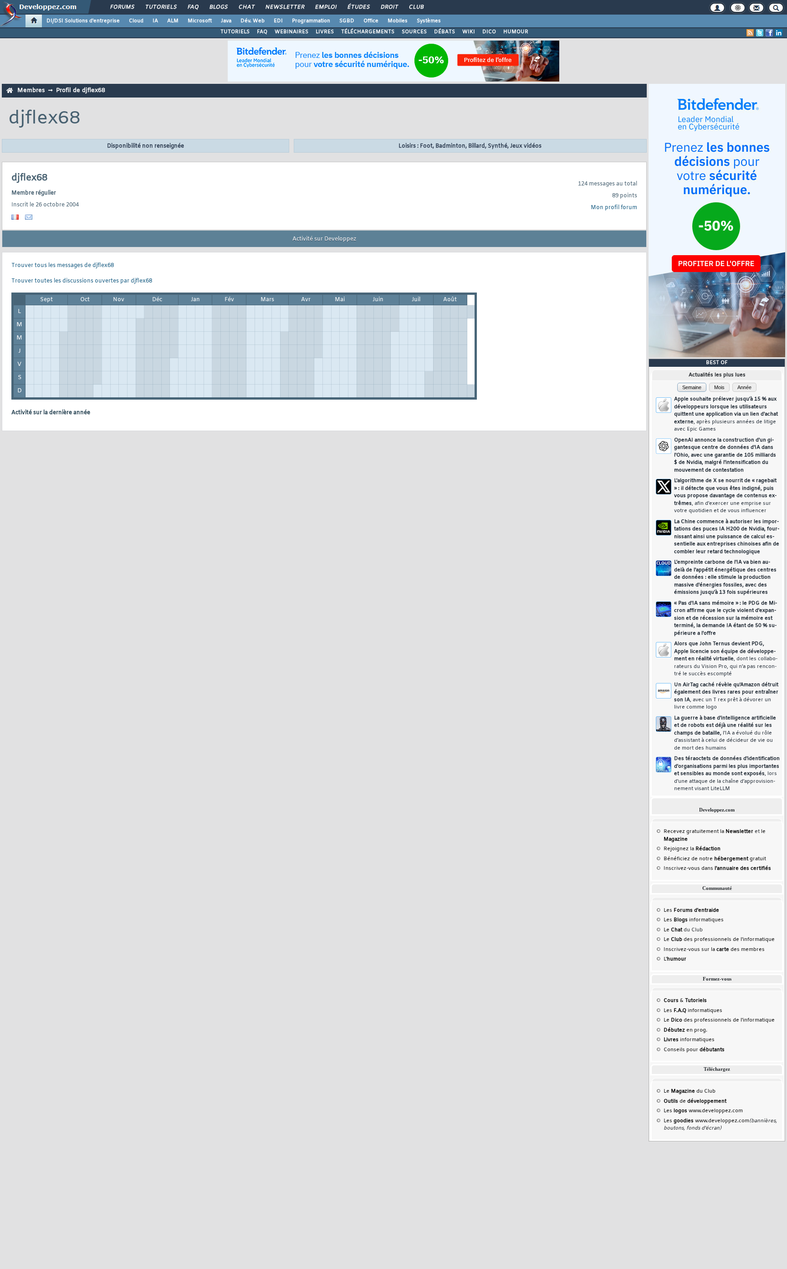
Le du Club (689, 1091)
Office (370, 21)
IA (155, 21)
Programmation (311, 21)
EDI (278, 21)
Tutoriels (160, 7)
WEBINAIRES (291, 32)
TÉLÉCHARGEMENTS (367, 32)
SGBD (346, 21)
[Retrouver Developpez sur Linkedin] (778, 32)
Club (416, 7)
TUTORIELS (235, 32)
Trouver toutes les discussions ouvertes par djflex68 (81, 281)
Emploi (325, 7)
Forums (122, 7)
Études (358, 7)
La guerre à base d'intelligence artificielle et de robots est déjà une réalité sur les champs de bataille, (725, 733)
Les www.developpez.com (703, 1111)
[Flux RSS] (750, 32)
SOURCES (414, 32)
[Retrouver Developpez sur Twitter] (759, 32)
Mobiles (398, 21)
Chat (246, 7)
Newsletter (284, 7)
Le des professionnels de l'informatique (719, 939)
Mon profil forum (614, 207)
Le (673, 930)
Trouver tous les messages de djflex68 (62, 265)
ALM (173, 21)
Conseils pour (694, 1050)
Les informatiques (694, 920)
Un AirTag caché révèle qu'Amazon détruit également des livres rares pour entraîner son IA (726, 696)
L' (675, 959)
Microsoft (200, 21)
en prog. (685, 1030)
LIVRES (325, 32)
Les (691, 910)
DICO (489, 32)
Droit (389, 7)
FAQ (192, 7)
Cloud (136, 21)
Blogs (218, 7)
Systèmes (429, 21)
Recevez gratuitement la (708, 831)
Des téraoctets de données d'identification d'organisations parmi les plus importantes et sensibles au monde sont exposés (727, 773)
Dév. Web (252, 21)
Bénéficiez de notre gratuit (715, 859)
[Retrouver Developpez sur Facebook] (769, 32)
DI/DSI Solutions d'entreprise (83, 21)
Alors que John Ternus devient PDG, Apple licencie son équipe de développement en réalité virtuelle (725, 659)
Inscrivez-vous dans (717, 868)
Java (226, 21)
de (695, 1101)
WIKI (468, 32)
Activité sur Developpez (324, 239)
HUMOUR (515, 32)
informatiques (689, 1040)
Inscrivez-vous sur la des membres (714, 949)
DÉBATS (444, 32)
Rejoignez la (692, 849)
